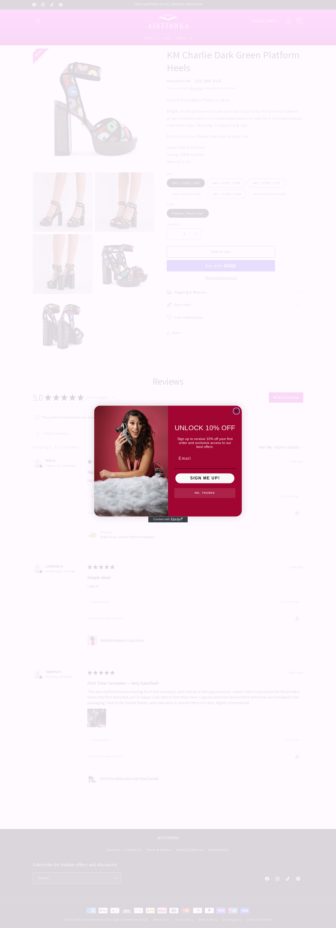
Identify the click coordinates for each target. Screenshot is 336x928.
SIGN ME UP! (205, 478)
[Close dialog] (236, 411)
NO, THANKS (205, 493)
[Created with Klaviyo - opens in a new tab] (168, 519)
